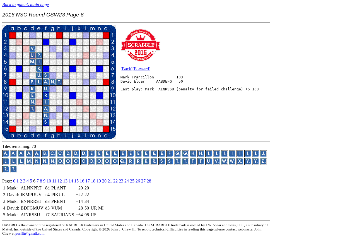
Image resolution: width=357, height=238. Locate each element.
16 (82, 181)
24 (126, 181)
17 (87, 181)
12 (59, 181)
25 (132, 181)
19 (99, 181)
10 (49, 181)
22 (115, 181)
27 (143, 181)
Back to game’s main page (25, 4)
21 (110, 181)
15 (76, 181)
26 (138, 181)
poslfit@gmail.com (29, 233)
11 (54, 181)
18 (93, 181)
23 (121, 181)
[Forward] (141, 68)
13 (65, 181)
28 (149, 181)
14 (71, 181)
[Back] (126, 68)
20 (104, 181)
